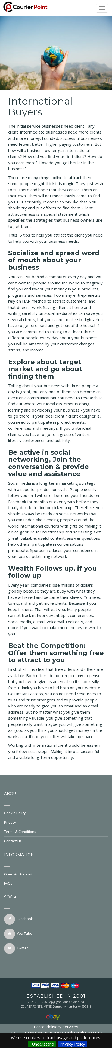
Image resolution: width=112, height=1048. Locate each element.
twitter (22, 948)
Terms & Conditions (20, 831)
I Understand (41, 1044)
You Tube (24, 933)
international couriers (39, 526)
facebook (25, 918)
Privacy (10, 822)
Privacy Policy (72, 1044)
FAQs (8, 883)
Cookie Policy (15, 812)
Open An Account (18, 874)
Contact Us (13, 841)
